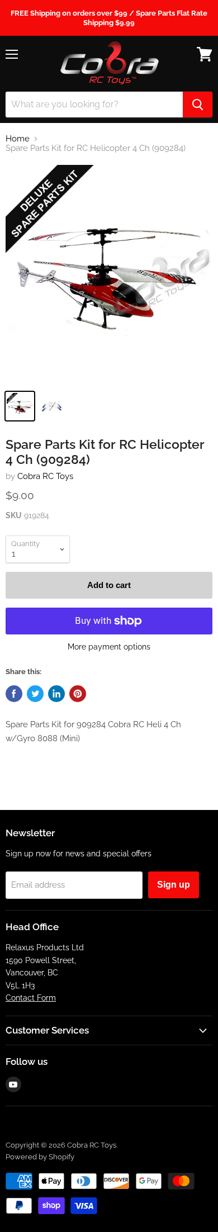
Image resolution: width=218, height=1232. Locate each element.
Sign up (173, 884)
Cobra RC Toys (45, 476)
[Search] (197, 104)
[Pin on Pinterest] (77, 693)
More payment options (109, 646)
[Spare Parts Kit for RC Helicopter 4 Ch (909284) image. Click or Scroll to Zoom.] (109, 274)
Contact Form (31, 997)
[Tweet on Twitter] (35, 693)
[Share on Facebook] (14, 693)
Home (18, 139)
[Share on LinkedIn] (56, 693)
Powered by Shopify (40, 1157)
